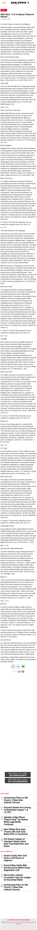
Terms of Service (16, 922)
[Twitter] (18, 666)
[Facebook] (13, 666)
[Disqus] (18, 698)
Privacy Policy (25, 922)
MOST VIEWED (5, 793)
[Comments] (23, 666)
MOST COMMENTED (6, 851)
